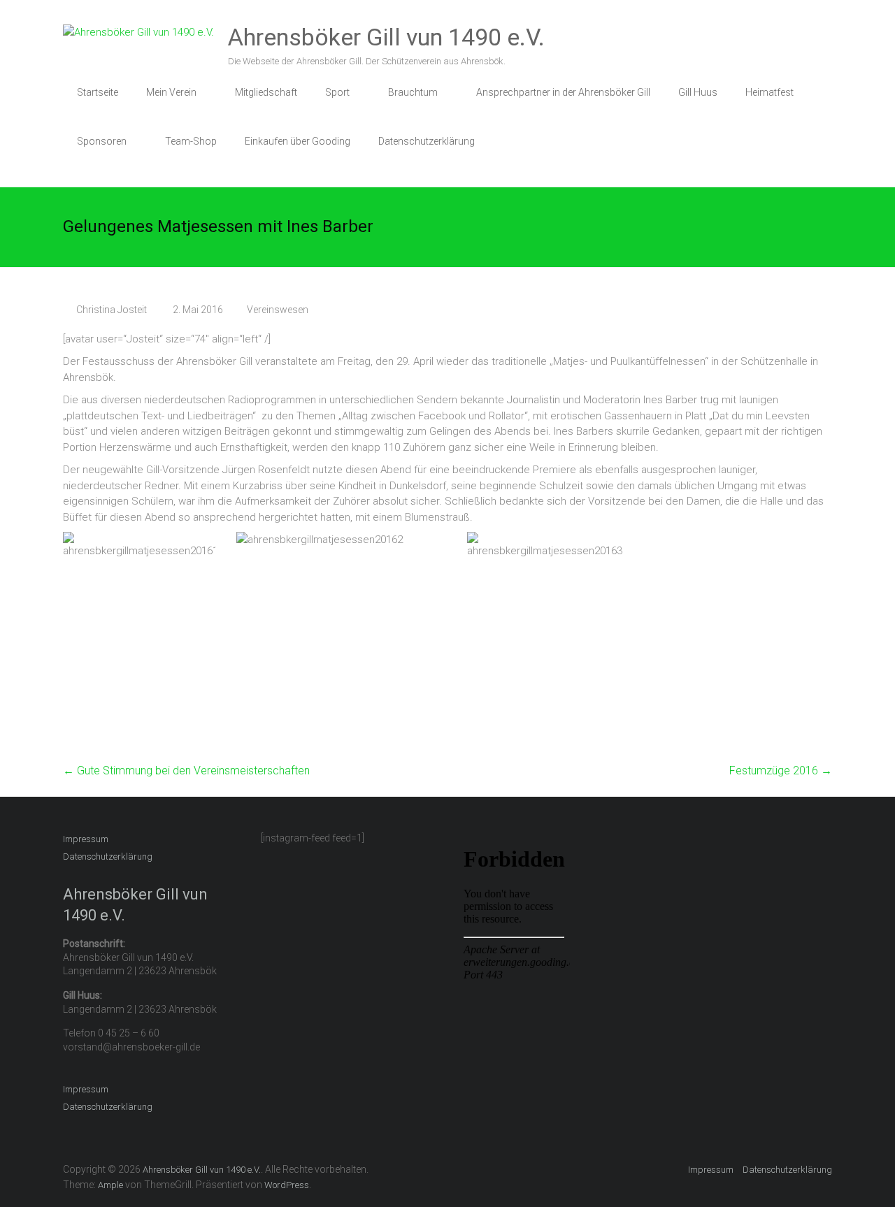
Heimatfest (769, 92)
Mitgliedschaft (266, 92)
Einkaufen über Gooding (297, 141)
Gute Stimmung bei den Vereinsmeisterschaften (186, 770)
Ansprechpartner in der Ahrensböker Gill (563, 92)
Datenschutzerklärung (426, 141)
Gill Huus (697, 92)
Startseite (97, 92)
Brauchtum (413, 92)
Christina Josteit (111, 309)
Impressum (85, 839)
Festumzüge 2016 (780, 770)
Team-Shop (191, 141)
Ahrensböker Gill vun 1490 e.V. (386, 37)
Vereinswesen (277, 309)
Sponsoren (102, 141)
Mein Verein (171, 92)
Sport (337, 92)
